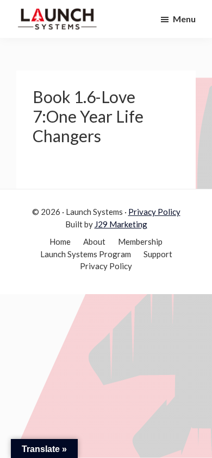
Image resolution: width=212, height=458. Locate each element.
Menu (184, 19)
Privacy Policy (154, 212)
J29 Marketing (121, 224)
